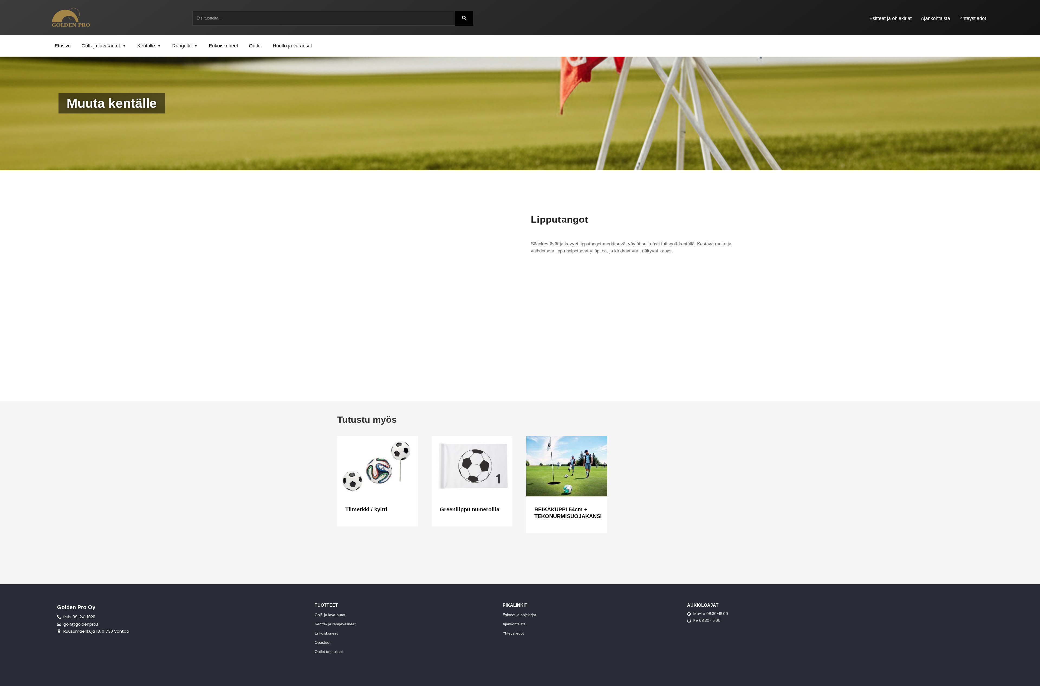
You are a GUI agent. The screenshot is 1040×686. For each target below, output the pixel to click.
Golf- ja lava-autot (101, 45)
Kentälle (146, 45)
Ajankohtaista (935, 18)
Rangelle (181, 45)
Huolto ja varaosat (292, 45)
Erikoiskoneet (223, 45)
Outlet (255, 45)
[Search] (464, 18)
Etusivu (63, 45)
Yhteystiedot (972, 18)
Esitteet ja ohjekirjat (890, 18)
